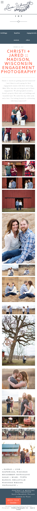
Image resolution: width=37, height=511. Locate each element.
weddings (3, 33)
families (17, 33)
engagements (32, 33)
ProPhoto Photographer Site (19, 508)
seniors (16, 40)
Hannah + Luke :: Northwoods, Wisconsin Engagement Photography (16, 472)
